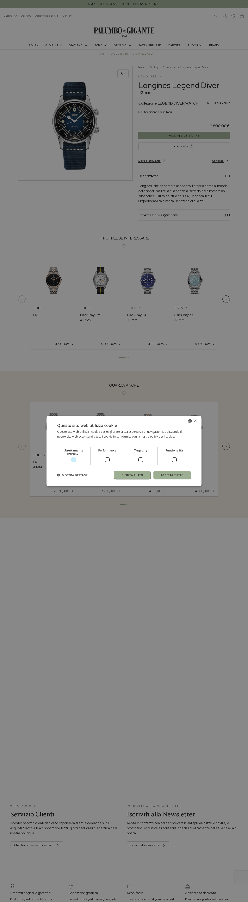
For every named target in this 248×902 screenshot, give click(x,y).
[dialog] (124, 451)
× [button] (195, 420)
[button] (72, 475)
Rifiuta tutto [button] (132, 475)
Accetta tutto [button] (172, 475)
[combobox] (190, 421)
